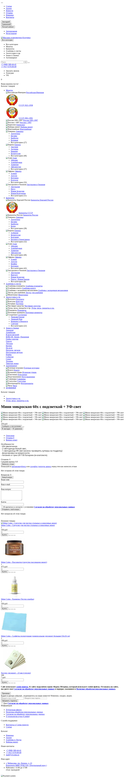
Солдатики (22, 315)
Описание (10, 436)
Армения (14, 165)
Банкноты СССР (26, 213)
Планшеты (21, 310)
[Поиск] (29, 62)
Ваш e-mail (5, 484)
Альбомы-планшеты (34, 286)
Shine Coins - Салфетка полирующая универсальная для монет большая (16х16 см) (35, 636)
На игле (9, 348)
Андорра (14, 149)
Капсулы (19, 301)
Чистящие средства (32, 306)
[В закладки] (12, 535)
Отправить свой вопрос (10, 509)
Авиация (9, 330)
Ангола (14, 176)
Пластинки (22, 374)
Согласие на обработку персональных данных (25, 714)
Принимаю (6, 693)
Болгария (15, 237)
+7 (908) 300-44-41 (8, 64)
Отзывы (9, 13)
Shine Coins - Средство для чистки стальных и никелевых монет (28, 525)
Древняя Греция (17, 317)
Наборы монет (27, 127)
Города (9, 341)
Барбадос (14, 138)
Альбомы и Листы (13, 740)
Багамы (14, 136)
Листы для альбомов (34, 293)
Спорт (8, 359)
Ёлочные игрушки (31, 368)
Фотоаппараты (27, 383)
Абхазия (14, 160)
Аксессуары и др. (13, 297)
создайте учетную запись (40, 466)
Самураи (14, 324)
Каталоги (20, 299)
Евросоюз (21, 125)
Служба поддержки (9, 721)
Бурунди (14, 180)
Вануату (14, 275)
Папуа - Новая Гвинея (20, 279)
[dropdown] (2, 2)
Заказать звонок (12, 71)
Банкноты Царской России (42, 200)
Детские (9, 343)
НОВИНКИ (11, 388)
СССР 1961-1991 (26, 118)
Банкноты (10, 198)
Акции (9, 8)
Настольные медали (14, 352)
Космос (9, 346)
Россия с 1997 (26, 122)
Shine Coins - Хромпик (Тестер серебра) (17, 599)
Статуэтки (21, 381)
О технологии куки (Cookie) (18, 716)
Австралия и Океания (36, 184)
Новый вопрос (7, 477)
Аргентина (15, 134)
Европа (18, 145)
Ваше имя (5, 480)
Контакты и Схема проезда (17, 725)
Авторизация (11, 31)
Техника (9, 361)
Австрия (14, 147)
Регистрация (11, 33)
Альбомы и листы (13, 284)
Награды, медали (13, 350)
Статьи (9, 6)
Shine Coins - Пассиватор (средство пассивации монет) (24, 562)
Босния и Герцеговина (20, 239)
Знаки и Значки (12, 328)
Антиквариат (11, 366)
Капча (3, 502)
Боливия (14, 140)
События (9, 357)
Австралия (15, 187)
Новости (9, 11)
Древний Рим (16, 319)
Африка (18, 171)
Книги (16, 370)
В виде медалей (12, 335)
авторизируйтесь (19, 466)
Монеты (9, 90)
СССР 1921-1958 (26, 105)
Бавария (14, 151)
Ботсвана (14, 178)
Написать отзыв (8, 464)
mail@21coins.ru (12, 755)
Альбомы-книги (29, 288)
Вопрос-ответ (11, 440)
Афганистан (16, 167)
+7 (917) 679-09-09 (8, 67)
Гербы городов (12, 339)
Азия (15, 158)
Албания (14, 233)
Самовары (21, 379)
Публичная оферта (14, 710)
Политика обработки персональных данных (24, 712)
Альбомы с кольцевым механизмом (53, 290)
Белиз (13, 226)
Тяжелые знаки (12, 363)
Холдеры (19, 304)
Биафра (14, 264)
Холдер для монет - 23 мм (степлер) (16, 673)
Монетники (23, 295)
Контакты (10, 17)
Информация (6, 706)
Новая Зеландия (17, 191)
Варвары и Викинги (19, 321)
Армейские (10, 332)
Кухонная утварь (29, 372)
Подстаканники (28, 377)
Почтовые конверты (33, 312)
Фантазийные (26, 129)
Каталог (4, 731)
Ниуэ (13, 189)
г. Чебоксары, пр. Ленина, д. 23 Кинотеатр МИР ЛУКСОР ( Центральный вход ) (26, 764)
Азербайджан (16, 162)
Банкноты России (30, 215)
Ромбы (9, 355)
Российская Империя (35, 92)
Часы (15, 386)
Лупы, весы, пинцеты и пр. (42, 308)
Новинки (10, 15)
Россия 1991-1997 (30, 120)
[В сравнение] (15, 535)
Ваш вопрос (6, 489)
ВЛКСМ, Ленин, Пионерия (17, 337)
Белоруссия (15, 153)
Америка (19, 131)
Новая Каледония (18, 193)
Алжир (14, 173)
